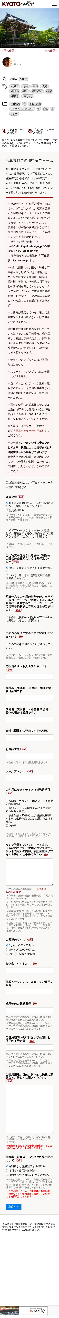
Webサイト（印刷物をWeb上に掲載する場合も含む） (28, 809)
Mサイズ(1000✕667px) (21, 949)
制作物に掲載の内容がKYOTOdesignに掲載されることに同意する (29, 619)
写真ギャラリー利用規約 (30, 430)
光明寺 (23, 79)
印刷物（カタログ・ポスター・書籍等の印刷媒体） (29, 802)
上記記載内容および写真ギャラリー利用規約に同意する (29, 485)
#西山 (25, 91)
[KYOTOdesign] (18, 5)
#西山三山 (37, 91)
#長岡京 (15, 96)
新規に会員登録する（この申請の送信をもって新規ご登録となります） (29, 504)
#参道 (25, 86)
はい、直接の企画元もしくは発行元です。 (29, 569)
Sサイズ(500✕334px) (21, 945)
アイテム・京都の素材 (22, 108)
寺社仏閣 (15, 103)
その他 (12, 825)
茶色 (45, 108)
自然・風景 (35, 103)
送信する (13, 1206)
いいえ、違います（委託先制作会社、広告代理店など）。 (29, 577)
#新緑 (35, 86)
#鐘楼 (49, 91)
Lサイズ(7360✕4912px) (22, 953)
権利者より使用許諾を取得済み (26, 1166)
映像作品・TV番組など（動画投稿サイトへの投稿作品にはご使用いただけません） (29, 818)
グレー (14, 113)
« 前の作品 (8, 50)
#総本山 (15, 91)
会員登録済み (16, 510)
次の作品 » (51, 50)
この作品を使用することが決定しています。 (29, 646)
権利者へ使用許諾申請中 (22, 1170)
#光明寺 (15, 86)
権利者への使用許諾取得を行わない (29, 1174)
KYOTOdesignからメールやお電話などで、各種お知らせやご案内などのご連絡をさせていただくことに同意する (29, 533)
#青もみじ (27, 96)
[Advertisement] (29, 1268)
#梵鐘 (44, 86)
